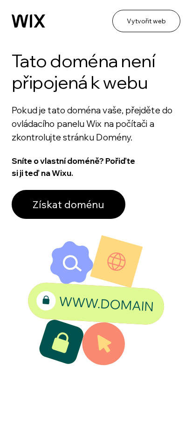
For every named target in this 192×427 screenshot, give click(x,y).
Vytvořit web (146, 21)
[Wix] (28, 21)
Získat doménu (68, 204)
